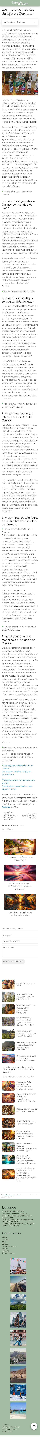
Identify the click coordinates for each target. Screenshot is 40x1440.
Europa (5, 1244)
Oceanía (5, 1251)
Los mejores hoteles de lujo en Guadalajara (16, 773)
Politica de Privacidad (10, 1427)
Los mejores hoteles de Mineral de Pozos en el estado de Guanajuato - (10, 815)
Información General (10, 1246)
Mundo (5, 1248)
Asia (4, 1242)
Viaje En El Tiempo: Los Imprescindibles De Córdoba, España (17, 1220)
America (5, 1239)
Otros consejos (8, 1253)
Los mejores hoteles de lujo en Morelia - (29, 816)
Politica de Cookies (9, 1429)
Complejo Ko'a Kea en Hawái (13, 1211)
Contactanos (7, 1431)
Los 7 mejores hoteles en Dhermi (14, 1213)
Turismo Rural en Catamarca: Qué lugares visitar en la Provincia (18, 1224)
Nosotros (5, 1425)
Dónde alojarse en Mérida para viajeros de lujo (17, 788)
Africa (4, 1237)
